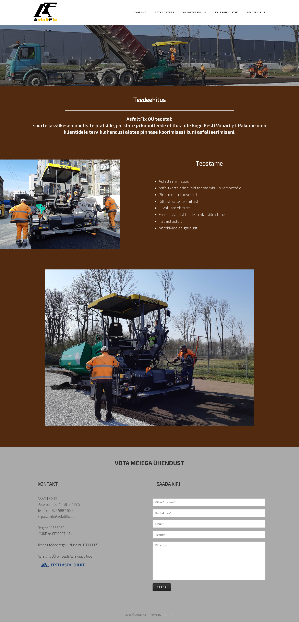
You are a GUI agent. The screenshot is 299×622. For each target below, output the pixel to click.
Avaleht (140, 12)
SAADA (162, 587)
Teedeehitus (256, 12)
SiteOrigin (168, 614)
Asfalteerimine (194, 12)
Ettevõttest (165, 12)
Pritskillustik (226, 12)
